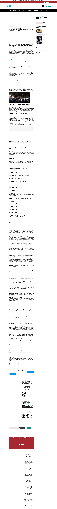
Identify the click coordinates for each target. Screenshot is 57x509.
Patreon (22, 375)
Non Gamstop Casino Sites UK (29, 474)
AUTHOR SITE (27, 387)
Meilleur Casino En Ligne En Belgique (28, 488)
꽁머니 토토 (28, 501)
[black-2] (39, 35)
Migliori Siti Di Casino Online (28, 461)
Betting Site (28, 482)
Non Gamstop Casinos (41, 0)
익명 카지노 (28, 494)
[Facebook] (44, 2)
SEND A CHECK (12, 373)
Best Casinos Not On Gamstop (29, 462)
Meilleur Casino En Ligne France (28, 499)
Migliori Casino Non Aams (28, 0)
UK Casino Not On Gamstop (28, 467)
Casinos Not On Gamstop (21, 0)
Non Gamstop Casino (28, 473)
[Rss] (48, 2)
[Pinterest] (46, 2)
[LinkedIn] (32, 452)
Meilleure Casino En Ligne (28, 500)
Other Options (18, 135)
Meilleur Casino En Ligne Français (28, 493)
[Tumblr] (47, 2)
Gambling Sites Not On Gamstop (28, 475)
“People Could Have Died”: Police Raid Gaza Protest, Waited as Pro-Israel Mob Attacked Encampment (24, 394)
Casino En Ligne (15, 0)
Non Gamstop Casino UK (28, 487)
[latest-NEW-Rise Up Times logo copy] (9, 4)
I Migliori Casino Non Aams (28, 463)
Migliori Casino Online (35, 0)
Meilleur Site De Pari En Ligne (28, 492)
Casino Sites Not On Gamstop (28, 457)
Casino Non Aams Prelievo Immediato (28, 498)
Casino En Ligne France (28, 476)
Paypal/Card (14, 135)
